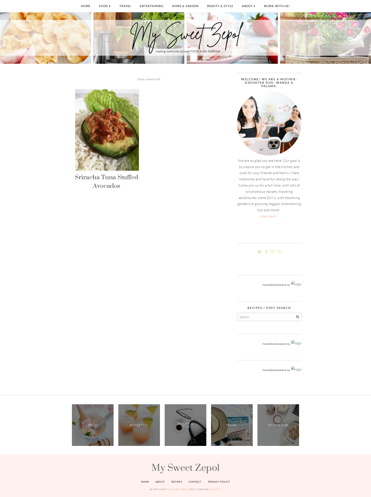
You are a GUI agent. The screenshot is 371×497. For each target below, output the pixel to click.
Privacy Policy (219, 481)
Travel (125, 6)
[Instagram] (272, 252)
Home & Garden (185, 6)
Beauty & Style (220, 6)
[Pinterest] (279, 252)
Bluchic (215, 489)
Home (85, 6)
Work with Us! (277, 6)
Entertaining (151, 6)
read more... (269, 216)
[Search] (297, 317)
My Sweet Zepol (185, 467)
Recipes (177, 481)
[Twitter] (259, 252)
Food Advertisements (275, 285)
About (247, 6)
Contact (195, 481)
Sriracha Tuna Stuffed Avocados (106, 181)
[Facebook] (266, 252)
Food (103, 6)
